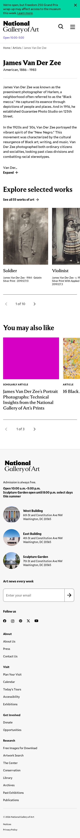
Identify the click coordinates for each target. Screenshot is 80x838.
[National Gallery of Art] (40, 465)
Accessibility (11, 697)
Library (7, 778)
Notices (7, 824)
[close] (75, 5)
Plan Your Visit (12, 674)
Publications (11, 800)
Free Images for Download (20, 748)
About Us (9, 641)
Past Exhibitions (13, 793)
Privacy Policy (10, 829)
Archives (9, 785)
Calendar (9, 682)
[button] (6, 304)
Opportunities (12, 730)
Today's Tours (12, 689)
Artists (17, 48)
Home (6, 48)
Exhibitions (10, 704)
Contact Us (10, 656)
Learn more (25, 13)
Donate (8, 722)
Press (6, 649)
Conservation (11, 770)
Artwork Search (13, 755)
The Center (10, 763)
